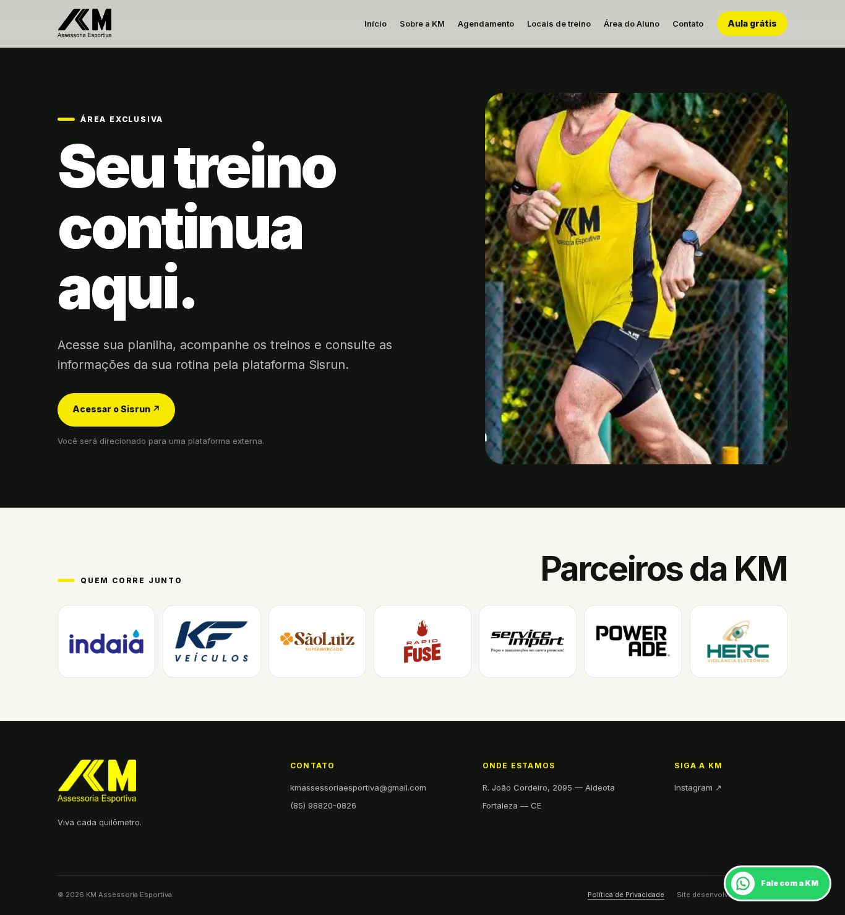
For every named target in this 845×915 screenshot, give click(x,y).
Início (375, 23)
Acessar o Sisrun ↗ (116, 409)
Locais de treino (559, 23)
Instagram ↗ (698, 787)
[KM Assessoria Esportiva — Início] (84, 23)
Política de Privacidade (626, 894)
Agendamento (486, 23)
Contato (687, 23)
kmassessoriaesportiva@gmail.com (358, 787)
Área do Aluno (631, 23)
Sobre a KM (422, 23)
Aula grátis (752, 23)
